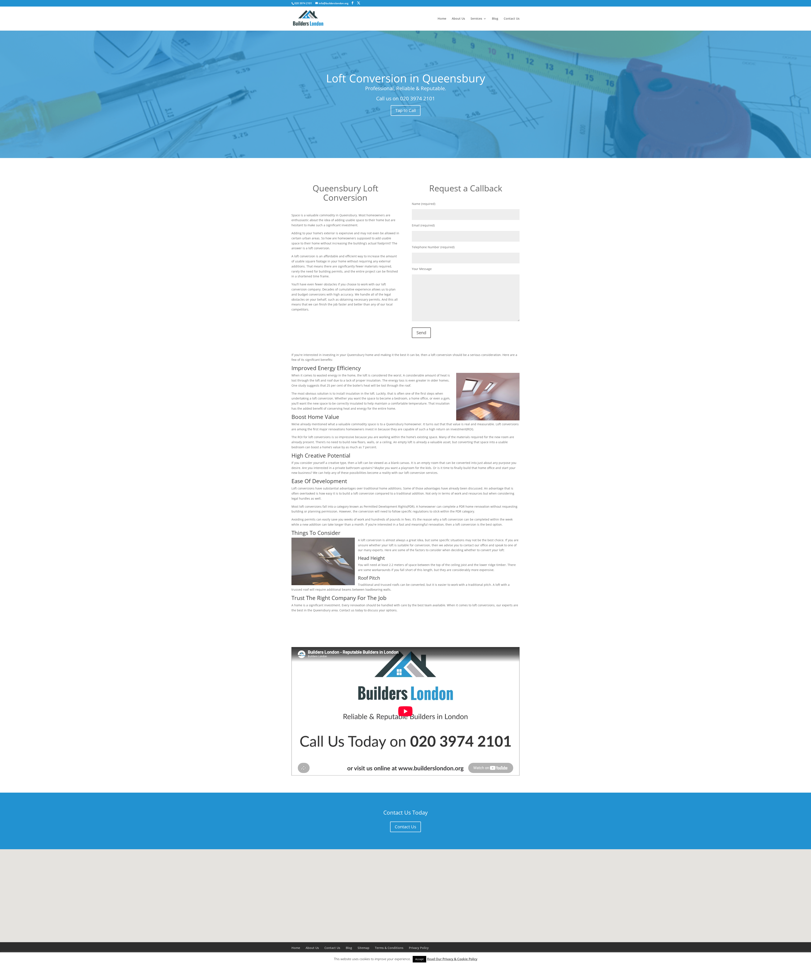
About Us (458, 18)
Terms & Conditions (389, 948)
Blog (495, 18)
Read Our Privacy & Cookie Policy (452, 959)
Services (476, 18)
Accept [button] (419, 959)
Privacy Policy (419, 948)
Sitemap (363, 948)
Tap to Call (405, 110)
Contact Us (512, 18)
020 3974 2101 (417, 98)
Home (442, 18)
